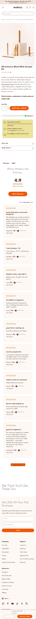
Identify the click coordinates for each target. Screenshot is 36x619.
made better (5, 548)
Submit (18, 530)
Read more (10, 446)
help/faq (22, 548)
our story (4, 545)
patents (4, 559)
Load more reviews (18, 465)
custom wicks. (5, 99)
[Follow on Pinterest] (8, 603)
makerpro (5, 572)
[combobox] (18, 13)
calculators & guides (8, 582)
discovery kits (10, 19)
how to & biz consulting (27, 559)
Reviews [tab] (6, 163)
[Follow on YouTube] (12, 603)
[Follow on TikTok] (17, 603)
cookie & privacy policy (8, 562)
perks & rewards (7, 575)
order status (23, 552)
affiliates (4, 593)
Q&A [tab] (13, 163)
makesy (3, 19)
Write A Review (17, 194)
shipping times (24, 555)
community (5, 589)
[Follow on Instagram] (3, 603)
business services (7, 586)
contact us (13, 130)
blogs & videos (6, 579)
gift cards (23, 562)
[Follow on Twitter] (26, 603)
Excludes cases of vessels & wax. (18, 3)
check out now (10, 125)
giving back (5, 552)
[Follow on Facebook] (22, 603)
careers (4, 555)
